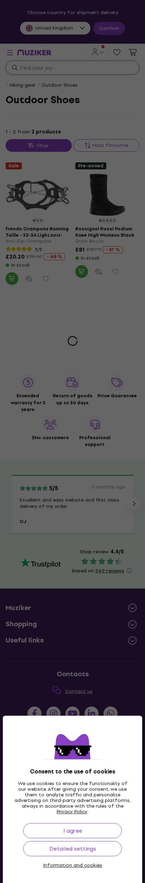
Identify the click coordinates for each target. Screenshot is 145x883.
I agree (72, 830)
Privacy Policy (72, 811)
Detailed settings (72, 848)
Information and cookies (72, 865)
